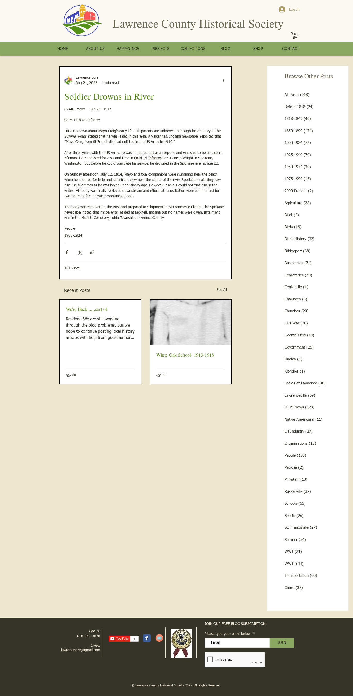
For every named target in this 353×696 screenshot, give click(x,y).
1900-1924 (73, 235)
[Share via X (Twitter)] (79, 252)
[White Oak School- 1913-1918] (190, 322)
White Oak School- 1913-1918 (185, 355)
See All (222, 290)
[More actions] (223, 80)
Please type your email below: (228, 634)
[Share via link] (92, 252)
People (69, 228)
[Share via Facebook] (66, 252)
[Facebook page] (147, 638)
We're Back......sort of (86, 309)
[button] (295, 35)
